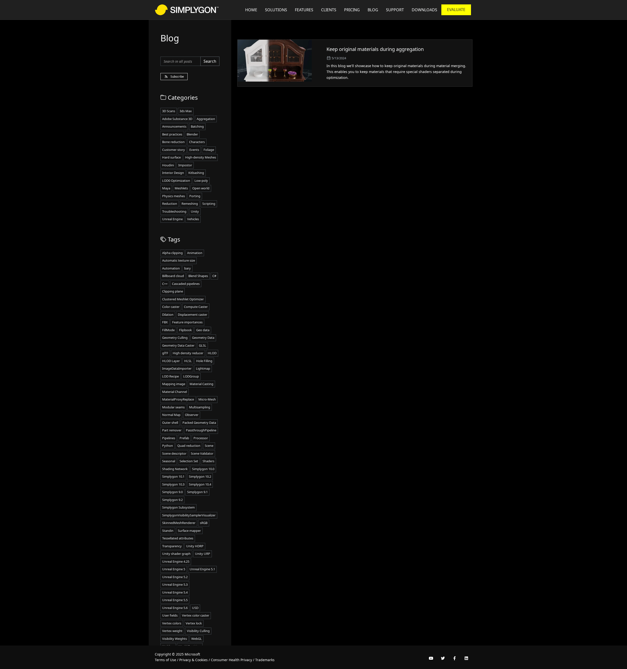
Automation (171, 268)
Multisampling (199, 407)
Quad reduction (188, 445)
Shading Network (175, 469)
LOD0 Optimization (176, 180)
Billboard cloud (173, 276)
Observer (191, 415)
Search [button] (210, 61)
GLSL (202, 345)
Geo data (202, 330)
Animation (194, 253)
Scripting (208, 203)
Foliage (209, 149)
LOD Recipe (170, 376)
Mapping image (173, 384)
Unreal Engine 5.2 (175, 577)
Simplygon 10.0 (203, 469)
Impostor (185, 165)
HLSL (188, 361)
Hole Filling (204, 361)
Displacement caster (192, 314)
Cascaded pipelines (186, 283)
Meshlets (181, 188)
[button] (395, 10)
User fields (170, 615)
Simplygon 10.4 (200, 484)
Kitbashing (196, 172)
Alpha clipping (172, 253)
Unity (195, 211)
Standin (167, 530)
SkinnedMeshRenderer (178, 523)
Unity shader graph (176, 553)
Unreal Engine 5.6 (175, 608)
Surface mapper (189, 530)
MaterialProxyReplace (178, 399)
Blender (192, 134)
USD (195, 608)
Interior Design (173, 172)
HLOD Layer (171, 361)
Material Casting (201, 384)
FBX (165, 322)
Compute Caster (196, 306)
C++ (165, 283)
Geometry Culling (175, 337)
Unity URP (202, 553)
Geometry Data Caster (178, 345)
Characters (197, 142)
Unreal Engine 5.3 (175, 584)
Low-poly (201, 180)
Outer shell (170, 422)
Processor (200, 438)
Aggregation (206, 119)
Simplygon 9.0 (172, 492)
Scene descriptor (174, 453)
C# (214, 276)
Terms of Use (165, 659)
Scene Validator (202, 453)
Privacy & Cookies (193, 659)
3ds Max (186, 111)
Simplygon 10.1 (173, 476)
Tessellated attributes (177, 538)
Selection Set (189, 461)
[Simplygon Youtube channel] (431, 658)
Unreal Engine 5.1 (202, 569)
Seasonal (168, 461)
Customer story (173, 149)
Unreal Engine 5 (173, 569)
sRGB (203, 523)
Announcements (174, 126)
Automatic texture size (178, 260)
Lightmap (203, 368)
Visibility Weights (174, 638)
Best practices (172, 134)
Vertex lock (194, 623)
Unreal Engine (172, 219)
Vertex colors (171, 623)
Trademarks (265, 659)
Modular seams (173, 407)
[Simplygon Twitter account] (443, 658)
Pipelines (168, 438)
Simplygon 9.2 (172, 500)
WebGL (196, 638)
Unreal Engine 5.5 (175, 600)
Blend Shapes (198, 276)
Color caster (171, 306)
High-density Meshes (200, 157)
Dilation (167, 314)
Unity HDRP (195, 546)
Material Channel (174, 391)
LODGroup (191, 376)
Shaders (208, 461)
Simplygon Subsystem (178, 507)
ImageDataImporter (177, 368)
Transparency (172, 546)
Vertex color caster (195, 615)
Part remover (171, 430)
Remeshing (189, 203)
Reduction (169, 203)
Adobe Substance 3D (177, 119)
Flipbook (185, 330)
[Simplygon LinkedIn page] (466, 658)
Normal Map (171, 415)
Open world (200, 188)
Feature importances (187, 322)
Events (194, 149)
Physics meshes (173, 196)
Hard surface (171, 157)
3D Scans (168, 111)
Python (167, 445)
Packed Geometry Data (199, 422)
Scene (209, 445)
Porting (194, 196)
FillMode (168, 330)
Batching (197, 126)
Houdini (168, 165)
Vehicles (193, 219)
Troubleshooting (174, 211)
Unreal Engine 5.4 (175, 592)
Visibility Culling (198, 631)
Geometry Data (203, 337)
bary (187, 268)
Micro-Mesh (207, 399)
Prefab (184, 438)
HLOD (212, 353)
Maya (166, 188)
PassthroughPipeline (201, 430)
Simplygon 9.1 (197, 492)
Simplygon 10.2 (200, 476)
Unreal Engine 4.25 (175, 561)
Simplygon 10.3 (173, 484)
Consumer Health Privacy (231, 659)
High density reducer (188, 353)
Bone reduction (173, 142)
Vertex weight (172, 631)
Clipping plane (172, 291)
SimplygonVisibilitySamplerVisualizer (189, 515)
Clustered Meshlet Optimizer (183, 299)
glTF (165, 353)
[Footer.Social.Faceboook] (454, 658)
